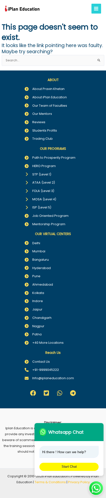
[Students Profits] (41, 131)
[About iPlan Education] (46, 97)
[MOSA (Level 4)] (40, 199)
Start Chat (69, 466)
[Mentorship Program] (45, 224)
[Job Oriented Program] (47, 216)
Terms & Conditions (50, 482)
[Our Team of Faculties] (46, 106)
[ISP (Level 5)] (38, 207)
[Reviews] (35, 122)
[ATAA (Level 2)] (40, 183)
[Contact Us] (37, 362)
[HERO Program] (40, 166)
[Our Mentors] (38, 114)
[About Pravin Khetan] (45, 89)
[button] (33, 393)
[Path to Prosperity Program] (50, 158)
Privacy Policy (79, 482)
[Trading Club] (39, 139)
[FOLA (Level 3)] (39, 191)
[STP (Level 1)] (38, 174)
